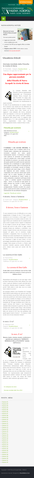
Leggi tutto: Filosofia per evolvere (12, 193)
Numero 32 (5, 462)
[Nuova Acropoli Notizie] (17, 10)
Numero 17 (5, 433)
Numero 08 (5, 415)
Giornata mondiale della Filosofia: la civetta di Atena (16, 65)
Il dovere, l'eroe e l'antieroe (13, 197)
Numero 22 (5, 442)
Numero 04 (5, 407)
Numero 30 (5, 458)
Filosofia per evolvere (12, 128)
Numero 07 (5, 413)
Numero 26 (5, 450)
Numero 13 (5, 425)
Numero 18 (5, 435)
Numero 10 (5, 419)
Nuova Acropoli (11, 4)
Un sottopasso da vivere (10, 386)
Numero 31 (5, 460)
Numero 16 (5, 431)
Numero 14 (5, 427)
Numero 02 (5, 404)
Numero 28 (5, 454)
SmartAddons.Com (25, 473)
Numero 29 (5, 456)
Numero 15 (5, 429)
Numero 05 (5, 409)
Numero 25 (5, 448)
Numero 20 (5, 439)
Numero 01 (5, 402)
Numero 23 (5, 444)
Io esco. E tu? (8, 321)
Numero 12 (5, 423)
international (26, 2)
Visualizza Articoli (22, 69)
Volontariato (29, 4)
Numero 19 (5, 437)
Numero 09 (5, 417)
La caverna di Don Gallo (12, 255)
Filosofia (18, 4)
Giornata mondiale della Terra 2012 (13, 390)
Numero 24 (5, 446)
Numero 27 (5, 452)
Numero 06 (5, 411)
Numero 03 (5, 405)
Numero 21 (5, 440)
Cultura (23, 4)
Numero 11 (5, 421)
